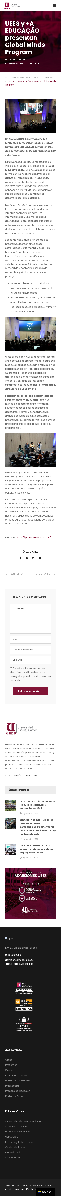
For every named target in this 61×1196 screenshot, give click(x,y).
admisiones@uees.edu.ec (19, 959)
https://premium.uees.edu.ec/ (33, 537)
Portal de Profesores (17, 1096)
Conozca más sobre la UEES (21, 775)
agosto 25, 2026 (30, 813)
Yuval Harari (33, 63)
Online (21, 59)
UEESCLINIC (11, 1136)
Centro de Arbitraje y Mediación (23, 1121)
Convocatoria (13, 1157)
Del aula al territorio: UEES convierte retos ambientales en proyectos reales (36, 849)
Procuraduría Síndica (17, 1131)
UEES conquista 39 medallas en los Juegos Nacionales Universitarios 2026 (38, 805)
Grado (9, 1060)
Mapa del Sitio (13, 1152)
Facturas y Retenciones (19, 1142)
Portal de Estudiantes (17, 1080)
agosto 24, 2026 (30, 839)
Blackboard (12, 1085)
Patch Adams (16, 63)
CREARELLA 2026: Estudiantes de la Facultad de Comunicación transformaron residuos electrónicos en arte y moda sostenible (38, 826)
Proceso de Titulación (17, 1091)
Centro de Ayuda (15, 1147)
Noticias (10, 59)
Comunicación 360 (16, 1126)
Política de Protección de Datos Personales (29, 1189)
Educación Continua (16, 1075)
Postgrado (11, 1065)
